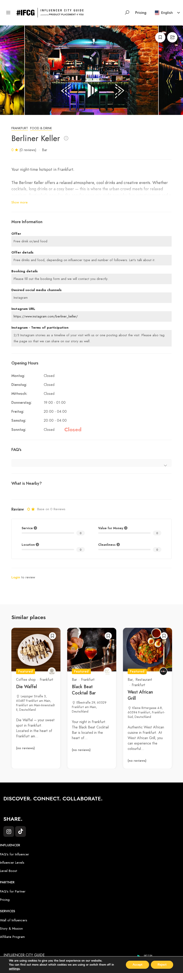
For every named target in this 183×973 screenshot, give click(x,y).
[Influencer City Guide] (50, 12)
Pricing (140, 12)
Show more (19, 202)
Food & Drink (41, 128)
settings (14, 969)
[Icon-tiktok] (20, 831)
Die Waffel (26, 686)
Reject (162, 964)
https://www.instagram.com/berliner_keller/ (46, 316)
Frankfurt (19, 128)
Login (15, 577)
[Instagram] (8, 831)
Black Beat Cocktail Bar (84, 689)
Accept (137, 964)
